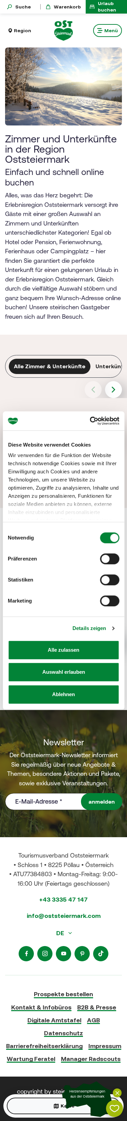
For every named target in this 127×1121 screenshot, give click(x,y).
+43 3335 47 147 (63, 899)
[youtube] (63, 953)
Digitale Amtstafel (54, 1020)
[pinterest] (82, 953)
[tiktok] (100, 953)
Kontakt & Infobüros (41, 1007)
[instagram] (44, 953)
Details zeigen (89, 628)
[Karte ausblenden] (117, 1092)
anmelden (101, 802)
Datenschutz (63, 1033)
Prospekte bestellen (63, 994)
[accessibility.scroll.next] (113, 389)
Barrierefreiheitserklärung (44, 1045)
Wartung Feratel (31, 1058)
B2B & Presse (96, 1007)
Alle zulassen (63, 650)
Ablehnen (63, 694)
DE (60, 933)
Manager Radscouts (91, 1058)
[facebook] (26, 953)
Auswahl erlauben (63, 672)
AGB (93, 1020)
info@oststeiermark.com (64, 915)
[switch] (109, 558)
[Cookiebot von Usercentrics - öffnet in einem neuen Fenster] (90, 420)
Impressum (104, 1045)
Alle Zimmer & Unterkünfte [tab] (49, 366)
